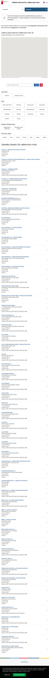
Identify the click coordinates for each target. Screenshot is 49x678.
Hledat (36, 85)
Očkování (5, 9)
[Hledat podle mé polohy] (41, 85)
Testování (28, 9)
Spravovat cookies (19, 674)
